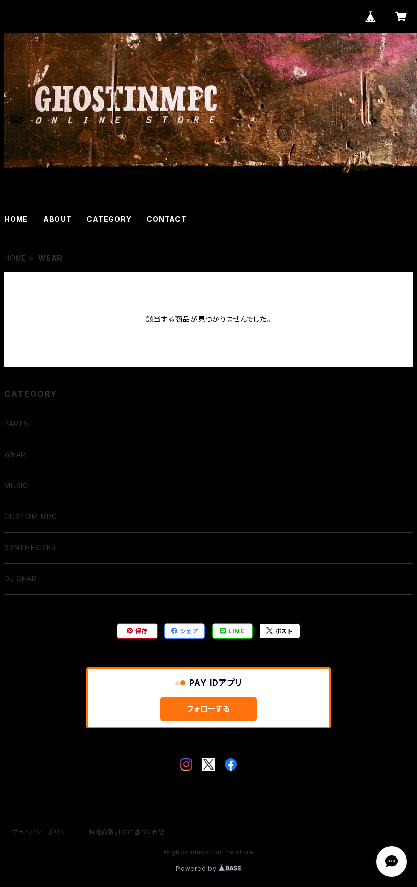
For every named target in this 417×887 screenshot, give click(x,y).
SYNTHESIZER (30, 547)
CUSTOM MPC (30, 516)
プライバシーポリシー (42, 832)
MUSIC (16, 485)
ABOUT (57, 219)
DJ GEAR (20, 578)
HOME (16, 219)
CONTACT (166, 219)
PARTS (16, 423)
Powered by (197, 868)
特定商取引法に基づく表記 (126, 832)
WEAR (15, 454)
